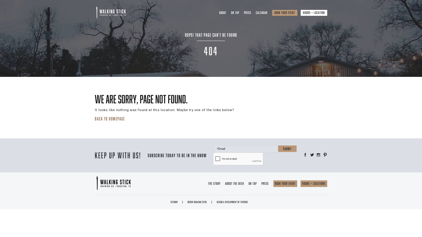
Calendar (262, 13)
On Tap (235, 13)
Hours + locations (314, 183)
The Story (214, 183)
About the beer (234, 183)
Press (247, 13)
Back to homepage (110, 118)
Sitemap (174, 202)
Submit (287, 149)
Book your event (284, 13)
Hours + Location (314, 13)
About (222, 13)
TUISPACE (244, 202)
